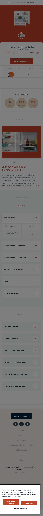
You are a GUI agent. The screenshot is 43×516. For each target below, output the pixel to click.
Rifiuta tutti (29, 503)
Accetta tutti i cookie (11, 502)
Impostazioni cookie (20, 508)
